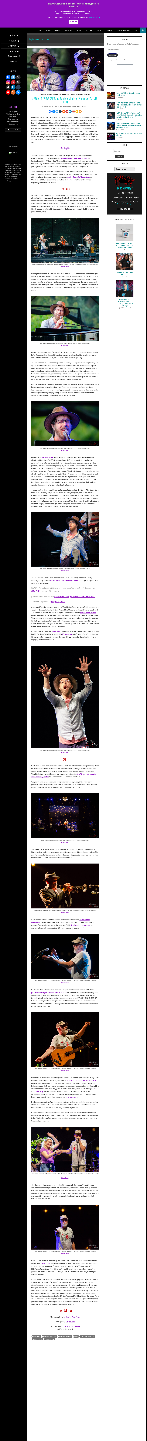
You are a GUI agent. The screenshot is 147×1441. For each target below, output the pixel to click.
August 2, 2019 (58, 601)
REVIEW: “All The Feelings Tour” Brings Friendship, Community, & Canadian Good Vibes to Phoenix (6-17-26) (129, 115)
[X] (18, 77)
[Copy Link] (76, 111)
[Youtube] (8, 92)
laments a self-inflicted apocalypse (81, 1080)
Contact (100, 30)
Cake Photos (37, 1339)
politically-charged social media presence (48, 992)
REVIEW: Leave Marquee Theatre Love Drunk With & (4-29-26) (128, 125)
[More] (80, 111)
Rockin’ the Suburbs (88, 612)
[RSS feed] (13, 92)
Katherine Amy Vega (68, 106)
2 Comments (83, 106)
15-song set (67, 634)
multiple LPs (56, 631)
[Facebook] (50, 111)
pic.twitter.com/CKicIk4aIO (82, 596)
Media (66, 94)
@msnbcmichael (61, 596)
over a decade (71, 1097)
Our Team (89, 30)
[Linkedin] (70, 111)
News (48, 30)
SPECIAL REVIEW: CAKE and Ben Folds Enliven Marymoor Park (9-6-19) (65, 100)
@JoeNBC (35, 591)
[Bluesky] (18, 92)
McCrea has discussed (80, 925)
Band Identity (125, 188)
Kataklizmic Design (123, 30)
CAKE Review (50, 1339)
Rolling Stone (47, 457)
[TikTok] (8, 87)
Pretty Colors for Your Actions (78, 177)
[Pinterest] (66, 111)
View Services (125, 209)
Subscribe (112, 55)
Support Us (14, 56)
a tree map (38, 1091)
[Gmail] (73, 111)
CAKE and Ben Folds (88, 1336)
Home (40, 30)
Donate (109, 30)
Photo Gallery (65, 266)
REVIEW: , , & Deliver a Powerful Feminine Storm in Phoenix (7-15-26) (129, 105)
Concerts (44, 94)
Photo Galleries (76, 94)
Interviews (68, 30)
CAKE (67, 1322)
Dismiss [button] (73, 22)
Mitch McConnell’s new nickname (64, 580)
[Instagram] (8, 82)
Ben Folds (72, 1322)
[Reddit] (63, 111)
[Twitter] (56, 111)
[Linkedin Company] (13, 87)
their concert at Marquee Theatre (74, 158)
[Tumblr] (60, 111)
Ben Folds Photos (49, 1336)
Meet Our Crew (13, 130)
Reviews (57, 30)
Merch (79, 30)
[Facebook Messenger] (53, 111)
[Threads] (18, 82)
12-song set (46, 1263)
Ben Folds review (65, 1336)
